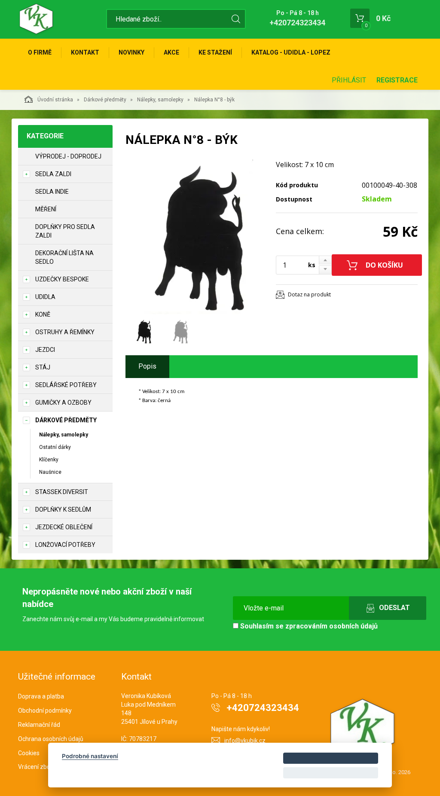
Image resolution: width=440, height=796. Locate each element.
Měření (45, 209)
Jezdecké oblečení (63, 527)
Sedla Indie (52, 191)
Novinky (131, 52)
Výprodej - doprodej (68, 156)
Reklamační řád (39, 724)
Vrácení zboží (36, 766)
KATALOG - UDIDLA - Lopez (290, 52)
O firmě (40, 52)
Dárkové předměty (105, 100)
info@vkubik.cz (245, 740)
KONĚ (42, 314)
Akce (171, 52)
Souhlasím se (308, 626)
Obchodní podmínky (45, 710)
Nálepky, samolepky (160, 100)
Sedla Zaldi (53, 174)
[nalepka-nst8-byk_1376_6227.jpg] (198, 237)
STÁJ (42, 367)
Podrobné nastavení (90, 756)
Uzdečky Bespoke (62, 279)
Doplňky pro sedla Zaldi (65, 231)
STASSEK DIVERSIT (61, 491)
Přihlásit (349, 80)
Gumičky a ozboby (63, 402)
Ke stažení (215, 52)
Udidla (45, 296)
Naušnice (50, 472)
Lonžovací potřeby (65, 544)
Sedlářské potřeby (66, 384)
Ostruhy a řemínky (65, 332)
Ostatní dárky (55, 447)
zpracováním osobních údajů (331, 626)
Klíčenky (48, 460)
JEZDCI (45, 349)
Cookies (29, 753)
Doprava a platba (41, 696)
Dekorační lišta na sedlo (64, 257)
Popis (147, 366)
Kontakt (85, 52)
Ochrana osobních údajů (50, 738)
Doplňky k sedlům (63, 509)
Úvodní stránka (55, 100)
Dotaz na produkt (309, 294)
